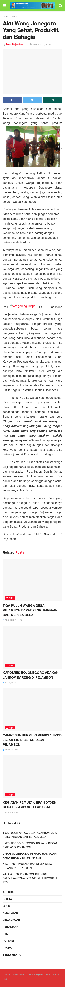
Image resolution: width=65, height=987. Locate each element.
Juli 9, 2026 (10, 682)
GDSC (6, 906)
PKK (5, 934)
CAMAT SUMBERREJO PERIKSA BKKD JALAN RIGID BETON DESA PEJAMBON (32, 740)
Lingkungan (11, 919)
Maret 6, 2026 (11, 812)
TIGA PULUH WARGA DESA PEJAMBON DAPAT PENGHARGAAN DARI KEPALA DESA (30, 610)
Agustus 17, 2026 (13, 620)
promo (7, 947)
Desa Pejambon (14, 44)
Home (6, 16)
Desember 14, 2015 (40, 44)
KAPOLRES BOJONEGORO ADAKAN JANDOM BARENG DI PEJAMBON (30, 674)
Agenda (8, 892)
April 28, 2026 (11, 749)
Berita (14, 16)
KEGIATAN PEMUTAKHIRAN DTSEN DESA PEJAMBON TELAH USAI (29, 804)
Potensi (8, 940)
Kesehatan (10, 913)
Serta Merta (12, 954)
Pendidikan (10, 926)
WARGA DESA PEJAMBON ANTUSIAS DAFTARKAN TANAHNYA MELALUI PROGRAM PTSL (30, 878)
